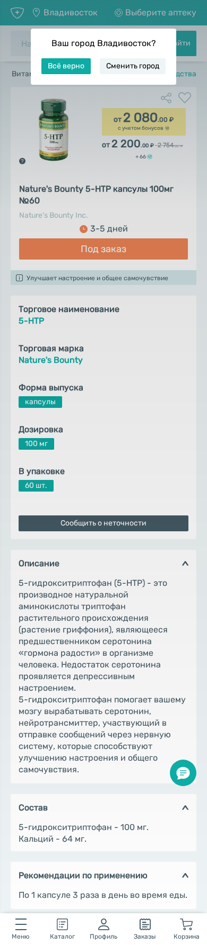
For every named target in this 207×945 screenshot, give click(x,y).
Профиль (103, 936)
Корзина (187, 936)
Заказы (145, 936)
